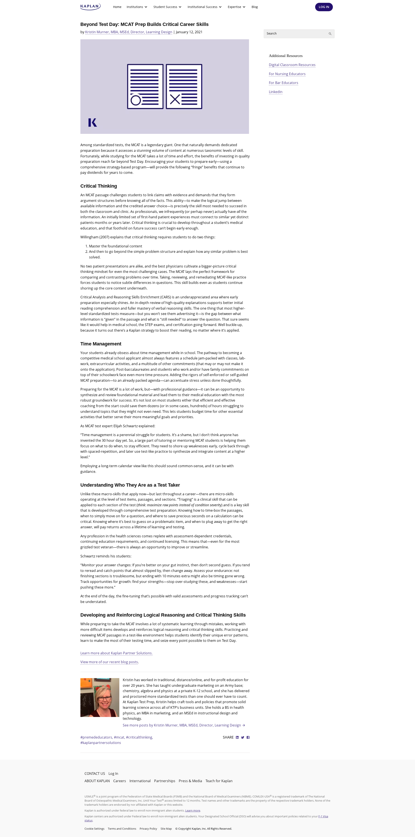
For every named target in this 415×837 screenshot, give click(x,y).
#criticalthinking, (139, 737)
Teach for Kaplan (219, 780)
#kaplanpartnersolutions (100, 742)
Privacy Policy (148, 829)
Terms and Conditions (122, 829)
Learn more (192, 810)
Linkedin (276, 91)
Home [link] (117, 7)
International (140, 780)
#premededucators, (97, 737)
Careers (119, 780)
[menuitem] (117, 7)
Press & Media (190, 780)
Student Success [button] (165, 7)
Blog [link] (255, 7)
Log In (113, 773)
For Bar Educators (283, 82)
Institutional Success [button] (202, 7)
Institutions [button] (135, 7)
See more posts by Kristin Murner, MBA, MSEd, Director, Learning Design (182, 725)
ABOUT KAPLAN (97, 780)
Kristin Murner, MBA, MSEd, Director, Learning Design (128, 32)
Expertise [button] (234, 7)
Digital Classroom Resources (292, 64)
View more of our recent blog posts (109, 662)
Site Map (166, 829)
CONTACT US (95, 773)
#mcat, (120, 737)
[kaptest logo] (90, 6)
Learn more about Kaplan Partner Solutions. (116, 653)
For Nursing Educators (287, 73)
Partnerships (164, 780)
